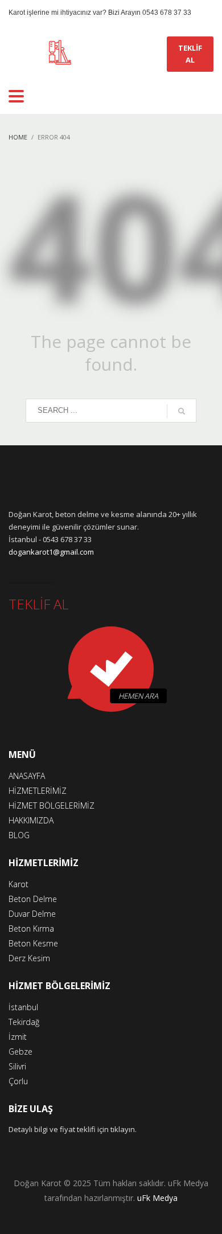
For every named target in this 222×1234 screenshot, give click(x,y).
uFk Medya (157, 1197)
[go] (181, 411)
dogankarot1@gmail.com (51, 552)
